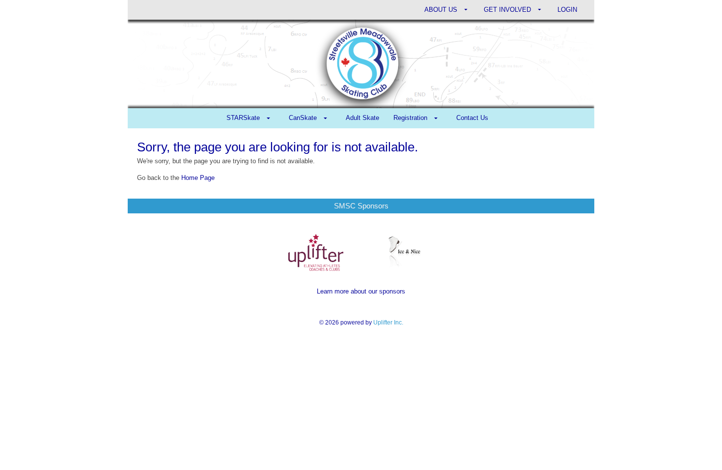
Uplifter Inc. (388, 322)
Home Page (198, 177)
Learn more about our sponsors (361, 291)
